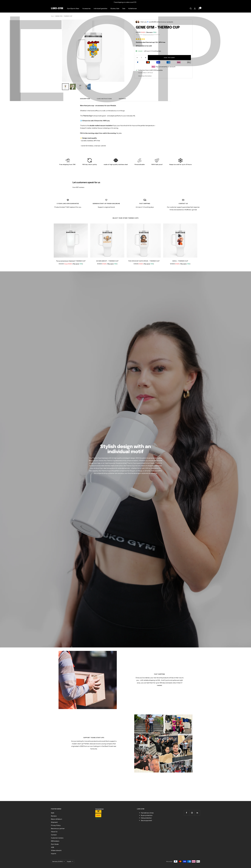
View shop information (145, 76)
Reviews (54, 816)
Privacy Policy (56, 825)
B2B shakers (55, 841)
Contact (54, 835)
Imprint (53, 853)
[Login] (195, 8)
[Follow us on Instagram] (192, 812)
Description (85, 98)
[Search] (191, 8)
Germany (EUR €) (57, 861)
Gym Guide (55, 844)
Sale (123, 8)
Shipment (122, 98)
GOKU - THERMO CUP (180, 261)
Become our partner (58, 828)
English (69, 861)
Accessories (86, 8)
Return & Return (56, 819)
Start (52, 16)
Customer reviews (57, 838)
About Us (54, 832)
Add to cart (169, 57)
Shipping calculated (148, 34)
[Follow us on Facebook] (186, 812)
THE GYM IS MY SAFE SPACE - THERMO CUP (144, 261)
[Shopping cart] (199, 8)
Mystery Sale (114, 8)
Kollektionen (132, 8)
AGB (52, 847)
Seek (52, 813)
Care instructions (104, 98)
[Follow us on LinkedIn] (197, 812)
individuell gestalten (100, 8)
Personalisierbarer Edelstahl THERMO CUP (70, 261)
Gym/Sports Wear (73, 8)
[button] (140, 39)
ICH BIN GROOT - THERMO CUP (107, 261)
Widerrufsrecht (56, 850)
